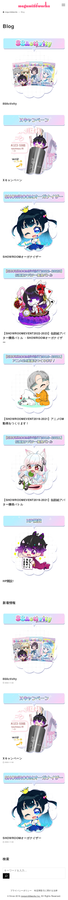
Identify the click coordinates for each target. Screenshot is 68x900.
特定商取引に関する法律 (45, 890)
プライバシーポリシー (21, 890)
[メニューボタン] (63, 5)
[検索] (6, 876)
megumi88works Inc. (30, 895)
